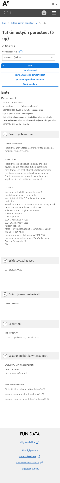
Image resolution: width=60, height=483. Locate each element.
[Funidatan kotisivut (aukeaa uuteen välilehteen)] (30, 434)
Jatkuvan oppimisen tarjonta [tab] (30, 79)
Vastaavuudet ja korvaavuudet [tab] (30, 75)
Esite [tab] (30, 65)
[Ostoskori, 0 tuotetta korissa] (44, 13)
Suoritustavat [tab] (30, 70)
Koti (4, 23)
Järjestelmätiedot (30, 469)
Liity (27, 442)
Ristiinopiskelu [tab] (30, 84)
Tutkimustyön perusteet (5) (24, 23)
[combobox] (28, 57)
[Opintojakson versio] (21, 52)
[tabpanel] (30, 253)
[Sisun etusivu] (7, 13)
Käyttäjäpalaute (30, 450)
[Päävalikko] (54, 13)
